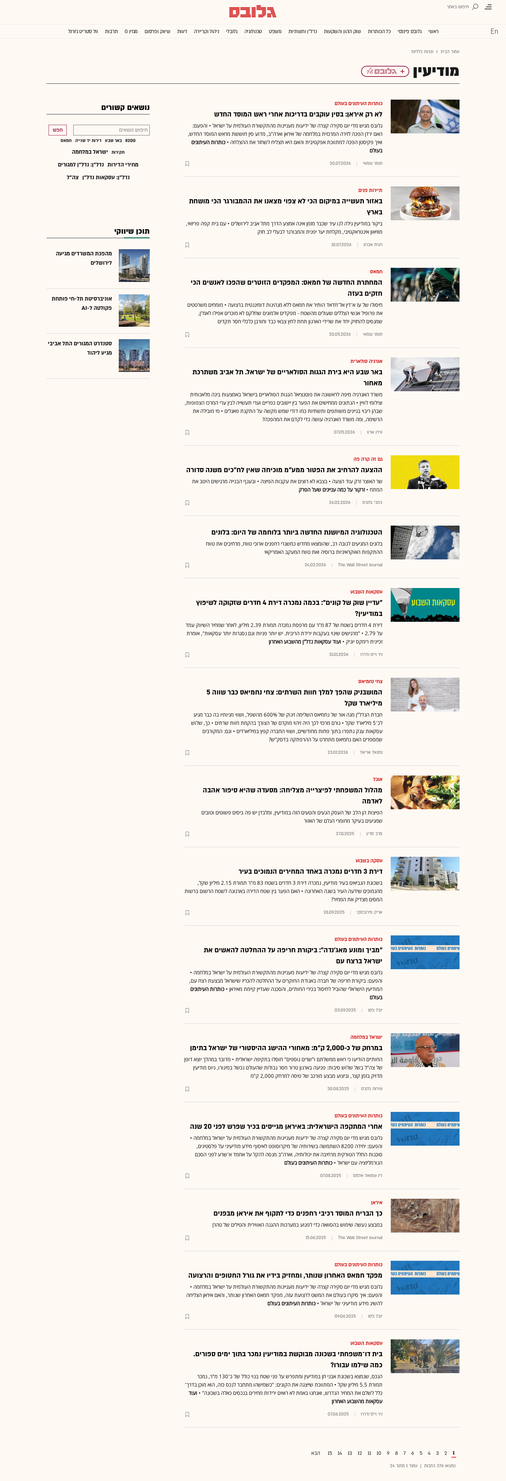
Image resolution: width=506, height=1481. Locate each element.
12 (360, 1453)
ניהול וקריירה (206, 31)
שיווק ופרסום (157, 31)
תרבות (111, 31)
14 (340, 1453)
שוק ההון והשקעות (342, 31)
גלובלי (231, 31)
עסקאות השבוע (366, 592)
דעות (182, 31)
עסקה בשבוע (369, 861)
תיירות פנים (370, 190)
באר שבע (113, 140)
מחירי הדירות (122, 165)
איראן (376, 1202)
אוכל (377, 779)
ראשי (433, 31)
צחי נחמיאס (370, 681)
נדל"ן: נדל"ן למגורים (81, 165)
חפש (58, 130)
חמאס (376, 271)
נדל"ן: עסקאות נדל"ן (106, 177)
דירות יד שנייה (88, 140)
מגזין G (131, 31)
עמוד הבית (450, 51)
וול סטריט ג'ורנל (83, 31)
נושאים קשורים (125, 108)
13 (350, 1453)
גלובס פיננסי (409, 31)
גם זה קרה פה (368, 459)
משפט (275, 31)
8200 (130, 140)
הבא (315, 1453)
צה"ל (73, 177)
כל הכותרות (379, 31)
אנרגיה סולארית (366, 361)
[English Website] (494, 31)
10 (379, 1453)
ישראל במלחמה (366, 1037)
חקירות (118, 152)
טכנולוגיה (253, 31)
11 (369, 1453)
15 (330, 1453)
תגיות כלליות (422, 51)
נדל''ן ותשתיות (302, 31)
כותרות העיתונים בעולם (358, 103)
